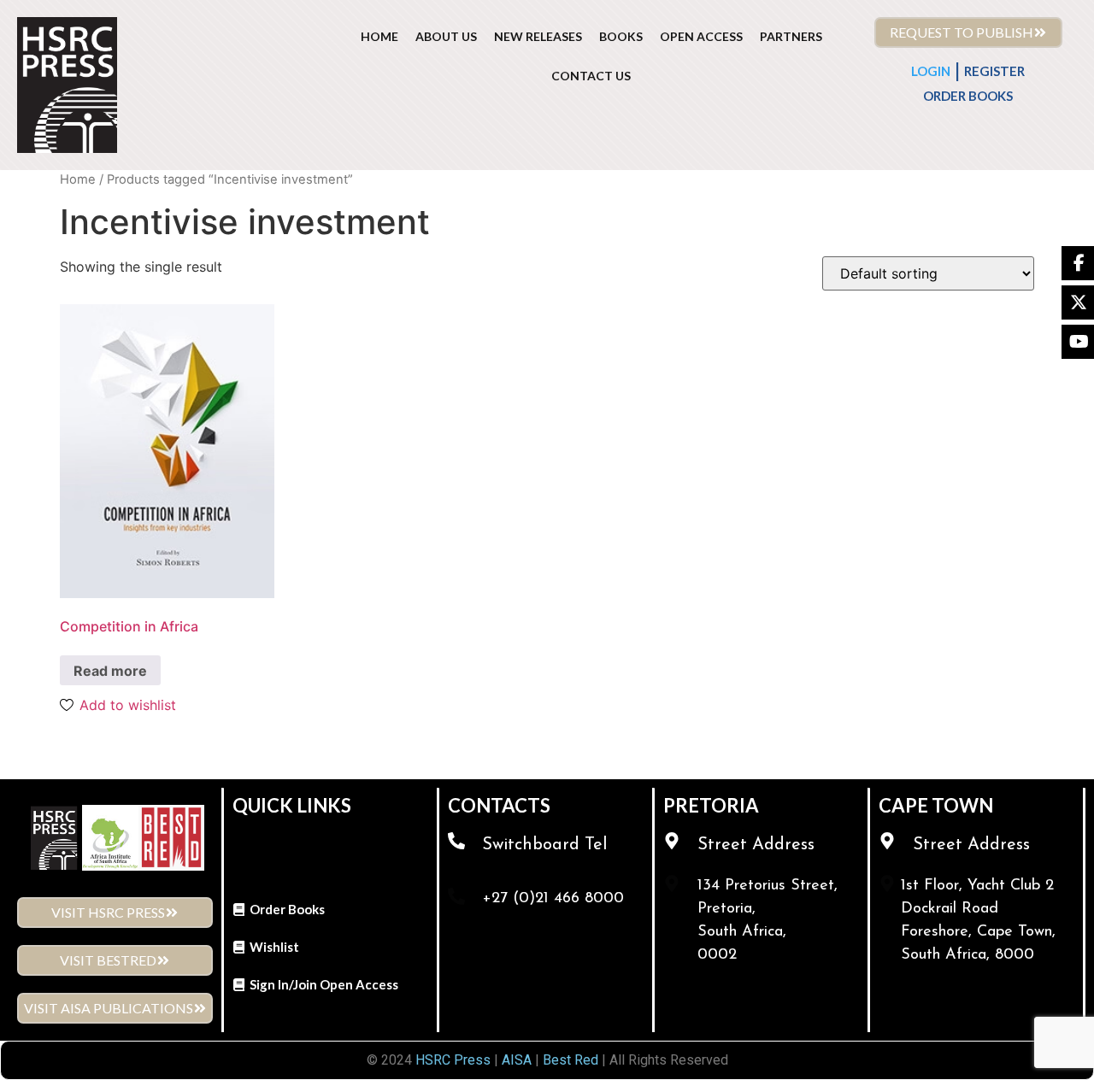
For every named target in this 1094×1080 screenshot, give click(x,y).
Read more (110, 670)
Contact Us (591, 75)
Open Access (701, 36)
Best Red (570, 1060)
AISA (515, 1060)
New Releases (538, 36)
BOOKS (621, 36)
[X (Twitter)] (1078, 302)
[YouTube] (1078, 342)
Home (78, 179)
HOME (379, 36)
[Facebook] (1078, 263)
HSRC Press (453, 1060)
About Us (446, 36)
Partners (791, 36)
